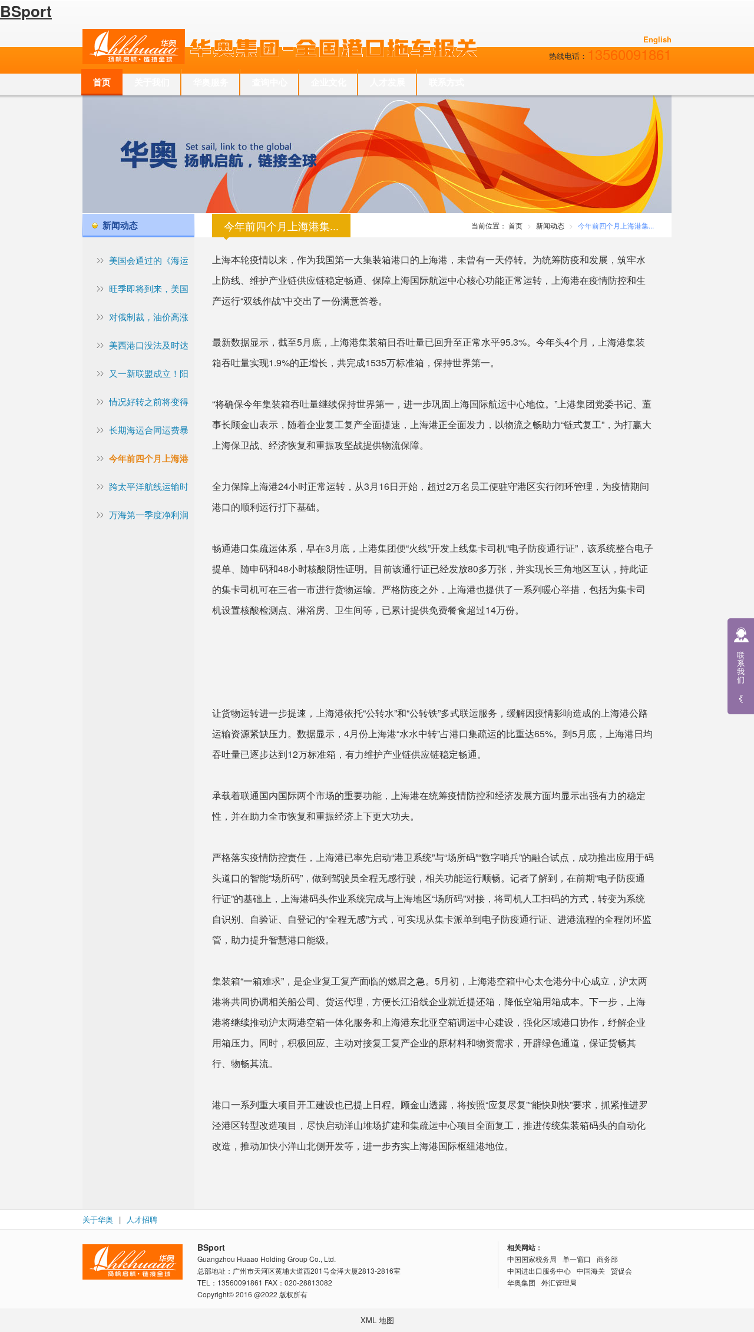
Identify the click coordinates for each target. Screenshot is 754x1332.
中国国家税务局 (532, 1259)
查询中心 (269, 81)
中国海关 (591, 1270)
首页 (102, 81)
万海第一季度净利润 (148, 514)
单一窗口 (577, 1259)
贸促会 (621, 1270)
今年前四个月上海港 (148, 458)
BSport (26, 11)
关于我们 (152, 81)
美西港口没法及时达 (148, 345)
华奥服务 (211, 81)
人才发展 (387, 81)
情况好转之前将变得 (148, 401)
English (657, 39)
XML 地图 (377, 1320)
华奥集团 (521, 1282)
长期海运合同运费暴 (148, 429)
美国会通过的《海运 (148, 260)
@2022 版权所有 (280, 1294)
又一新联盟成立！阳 (148, 373)
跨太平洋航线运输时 (148, 486)
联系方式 (446, 81)
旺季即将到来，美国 (148, 288)
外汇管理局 (559, 1282)
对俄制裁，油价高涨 (148, 316)
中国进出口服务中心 (539, 1270)
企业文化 (328, 81)
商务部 (607, 1259)
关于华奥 (97, 1219)
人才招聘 (142, 1219)
